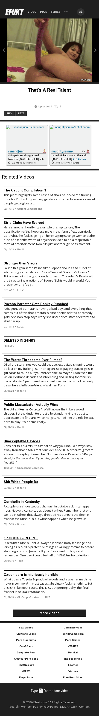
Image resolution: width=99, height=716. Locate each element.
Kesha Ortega (30, 409)
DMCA (64, 706)
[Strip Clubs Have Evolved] (50, 218)
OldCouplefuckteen (28, 597)
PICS (43, 11)
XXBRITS (73, 646)
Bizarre (21, 390)
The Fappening (73, 658)
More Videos (49, 613)
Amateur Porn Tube (26, 658)
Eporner (73, 665)
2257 (74, 706)
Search (14, 706)
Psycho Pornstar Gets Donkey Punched (36, 304)
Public (21, 249)
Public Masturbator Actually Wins (31, 405)
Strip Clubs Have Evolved (24, 223)
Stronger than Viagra (21, 263)
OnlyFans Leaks (26, 633)
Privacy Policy (49, 706)
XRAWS (26, 671)
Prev (9, 113)
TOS (35, 706)
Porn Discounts (26, 640)
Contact (84, 706)
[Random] (80, 12)
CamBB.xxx (26, 646)
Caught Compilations (29, 208)
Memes (26, 706)
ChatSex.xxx (26, 665)
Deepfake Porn (26, 652)
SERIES (55, 11)
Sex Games (26, 627)
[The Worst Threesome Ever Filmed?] (50, 355)
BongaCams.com (73, 633)
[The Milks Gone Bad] (95, 50)
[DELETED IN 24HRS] (50, 336)
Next (21, 113)
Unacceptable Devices (22, 441)
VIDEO (32, 11)
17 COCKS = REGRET (21, 538)
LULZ (20, 290)
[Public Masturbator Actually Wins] (50, 400)
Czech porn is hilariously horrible (31, 575)
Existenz (72, 671)
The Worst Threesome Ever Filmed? (33, 360)
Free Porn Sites (73, 677)
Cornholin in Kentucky (22, 502)
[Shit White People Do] (50, 477)
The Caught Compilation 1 (25, 190)
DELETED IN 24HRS (19, 340)
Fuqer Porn (26, 677)
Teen (20, 560)
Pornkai (73, 652)
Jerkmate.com (73, 627)
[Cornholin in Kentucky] (50, 497)
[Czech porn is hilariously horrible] (50, 570)
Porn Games (73, 640)
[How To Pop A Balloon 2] (3, 50)
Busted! (21, 524)
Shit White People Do (21, 482)
